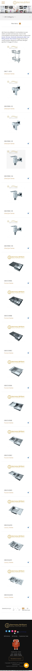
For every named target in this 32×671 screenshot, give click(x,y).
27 (13, 610)
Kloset (7, 39)
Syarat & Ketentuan (12, 666)
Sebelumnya (6, 608)
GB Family (15, 636)
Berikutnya (26, 610)
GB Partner (7, 636)
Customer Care (23, 636)
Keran (3, 37)
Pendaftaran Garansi (16, 658)
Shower (8, 37)
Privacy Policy (23, 666)
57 (19, 610)
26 (27, 608)
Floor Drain (13, 39)
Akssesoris (20, 37)
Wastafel (13, 37)
